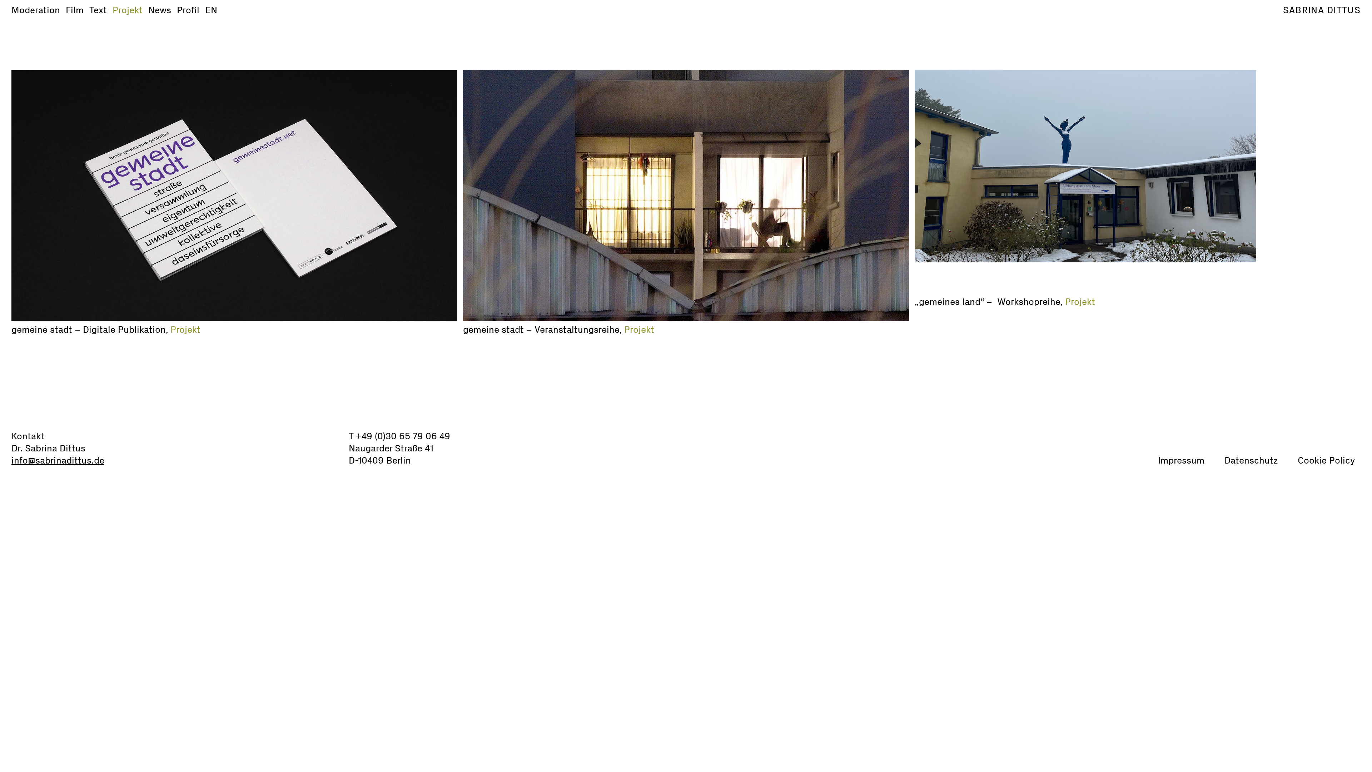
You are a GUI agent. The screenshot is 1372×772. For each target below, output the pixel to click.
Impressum (1181, 460)
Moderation (35, 10)
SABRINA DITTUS (1322, 10)
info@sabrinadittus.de (57, 460)
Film (75, 10)
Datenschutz (1251, 460)
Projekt (128, 10)
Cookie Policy (1326, 460)
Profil (188, 10)
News (159, 10)
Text (98, 10)
